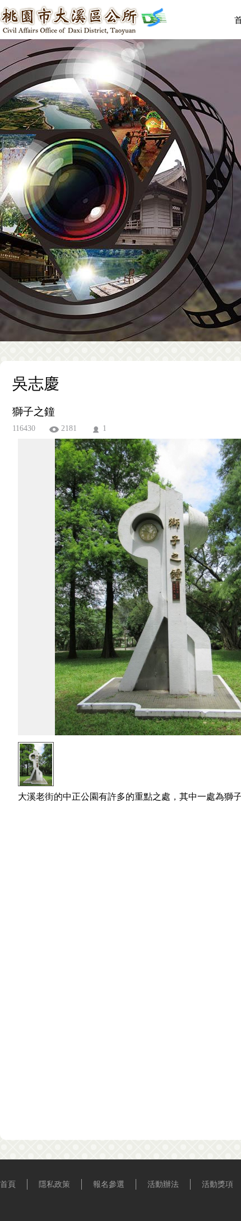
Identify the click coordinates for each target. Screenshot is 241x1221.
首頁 (8, 1184)
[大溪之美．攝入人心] (84, 31)
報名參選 (108, 1184)
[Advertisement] (120, 957)
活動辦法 (163, 1184)
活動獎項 (217, 1184)
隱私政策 (54, 1184)
